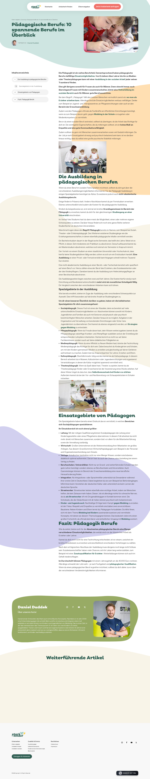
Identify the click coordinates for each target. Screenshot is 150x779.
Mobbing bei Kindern (88, 513)
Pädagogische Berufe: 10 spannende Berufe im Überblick (42, 19)
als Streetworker (73, 497)
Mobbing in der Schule (104, 114)
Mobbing (125, 519)
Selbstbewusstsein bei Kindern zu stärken (111, 372)
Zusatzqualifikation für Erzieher (88, 553)
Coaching (23, 19)
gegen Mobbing (121, 503)
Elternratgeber (16, 19)
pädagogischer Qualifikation (123, 564)
